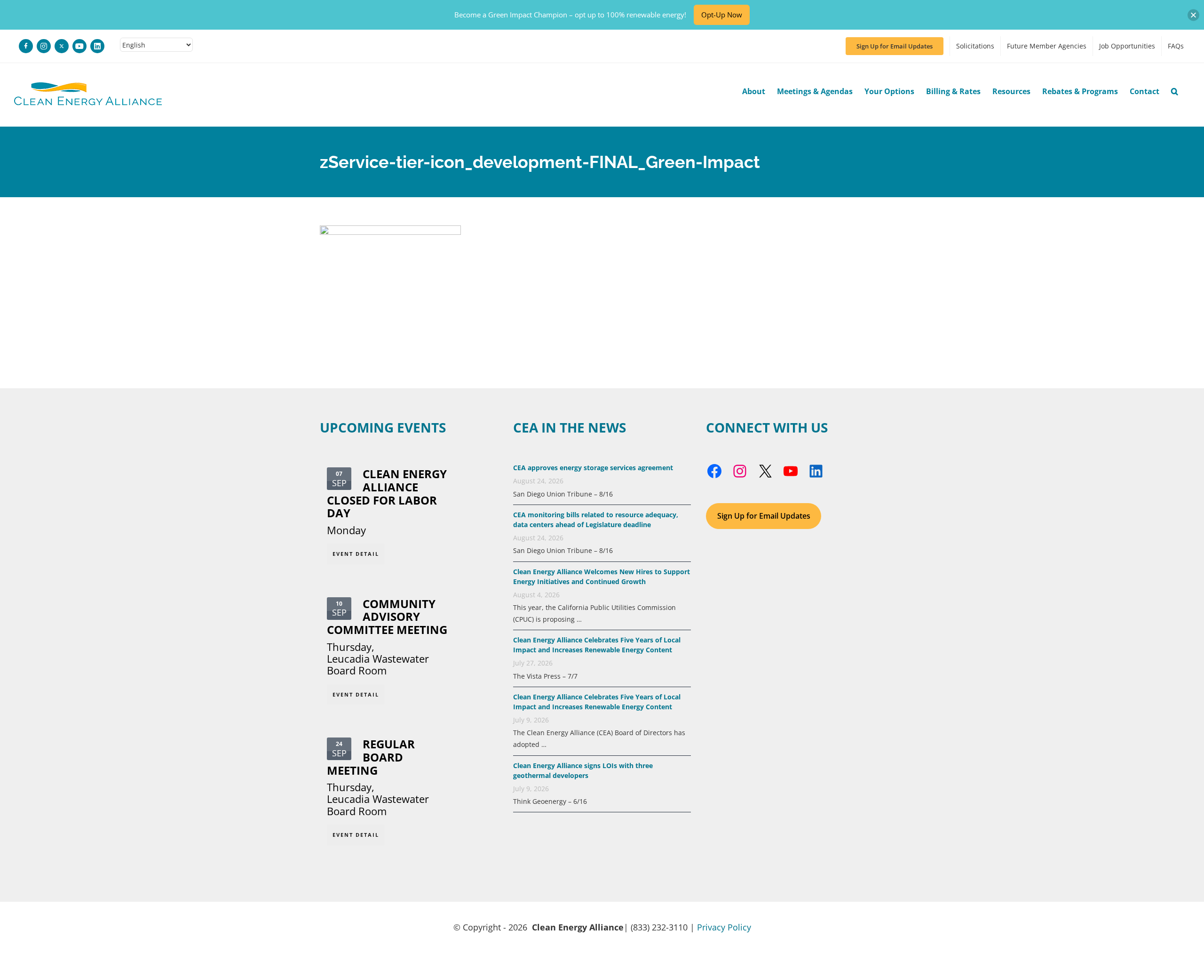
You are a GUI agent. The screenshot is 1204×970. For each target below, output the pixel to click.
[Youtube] (79, 46)
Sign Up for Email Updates (763, 516)
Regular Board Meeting (371, 757)
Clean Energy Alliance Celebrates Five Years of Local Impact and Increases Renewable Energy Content (597, 644)
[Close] (1193, 15)
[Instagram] (44, 46)
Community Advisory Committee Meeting (387, 616)
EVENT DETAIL (356, 553)
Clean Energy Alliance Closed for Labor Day (387, 493)
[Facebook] (26, 46)
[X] (62, 46)
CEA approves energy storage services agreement (593, 467)
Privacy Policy (724, 927)
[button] (1174, 91)
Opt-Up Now (721, 14)
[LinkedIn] (97, 46)
